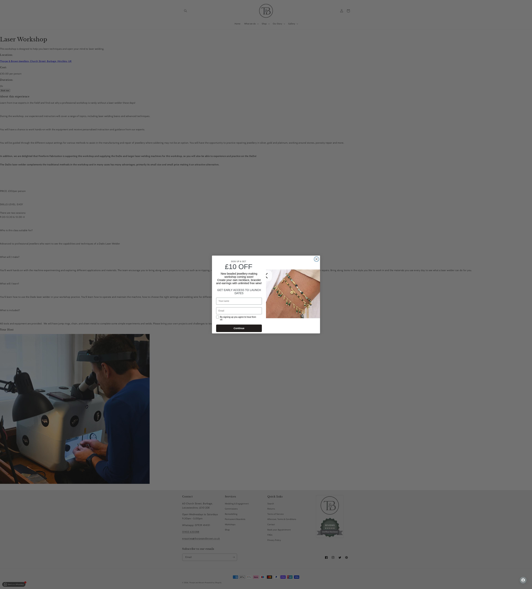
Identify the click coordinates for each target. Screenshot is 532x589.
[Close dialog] (316, 259)
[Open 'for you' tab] (523, 580)
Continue (239, 328)
